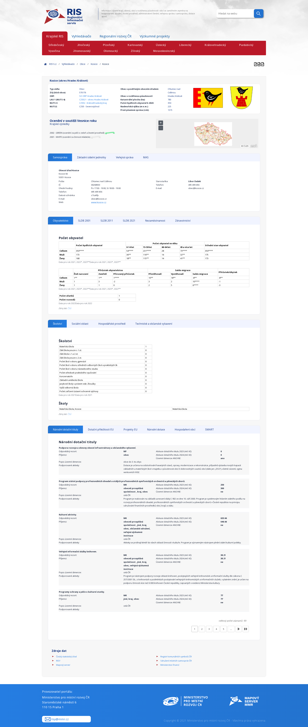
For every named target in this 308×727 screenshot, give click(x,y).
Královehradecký (215, 45)
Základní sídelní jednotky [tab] (91, 157)
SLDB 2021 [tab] (129, 220)
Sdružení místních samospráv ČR (176, 660)
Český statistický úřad (66, 656)
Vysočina (54, 51)
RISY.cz (52, 64)
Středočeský (56, 45)
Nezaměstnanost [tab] (155, 220)
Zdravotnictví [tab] (182, 220)
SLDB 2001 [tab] (84, 220)
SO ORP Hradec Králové (90, 96)
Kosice (94, 64)
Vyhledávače (81, 36)
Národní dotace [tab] (156, 429)
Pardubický (246, 45)
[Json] (262, 64)
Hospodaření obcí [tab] (185, 429)
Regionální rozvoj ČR (115, 36)
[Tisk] (259, 64)
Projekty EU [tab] (130, 429)
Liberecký (185, 45)
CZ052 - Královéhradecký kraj (93, 102)
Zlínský (135, 51)
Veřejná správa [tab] (124, 157)
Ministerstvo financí (169, 664)
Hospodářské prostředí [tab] (111, 323)
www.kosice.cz (98, 202)
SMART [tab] (209, 429)
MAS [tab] (146, 157)
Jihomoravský (82, 51)
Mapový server (63, 664)
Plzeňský (109, 45)
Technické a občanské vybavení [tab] (153, 323)
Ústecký (161, 45)
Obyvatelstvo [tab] (60, 220)
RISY (58, 660)
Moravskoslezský (164, 51)
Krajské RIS (54, 36)
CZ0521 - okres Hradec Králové (93, 99)
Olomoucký (111, 51)
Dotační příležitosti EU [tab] (101, 429)
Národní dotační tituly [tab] (65, 429)
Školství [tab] (57, 323)
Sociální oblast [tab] (80, 323)
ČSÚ (69, 308)
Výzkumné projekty (155, 36)
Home (45, 64)
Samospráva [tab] (60, 157)
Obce (82, 64)
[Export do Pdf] (256, 64)
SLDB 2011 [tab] (107, 220)
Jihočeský (83, 45)
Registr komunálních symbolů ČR (176, 656)
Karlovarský (135, 45)
